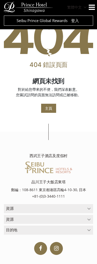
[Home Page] (48, 38)
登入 (75, 20)
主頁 (48, 108)
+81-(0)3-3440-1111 (48, 196)
